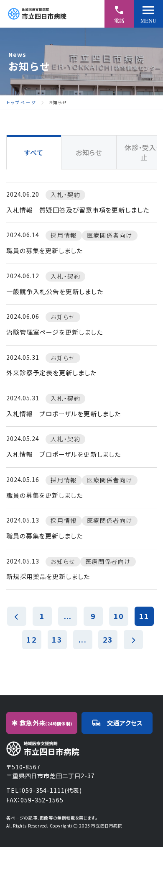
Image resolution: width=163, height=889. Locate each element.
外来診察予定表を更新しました (51, 372)
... (67, 615)
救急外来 (46, 722)
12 (31, 639)
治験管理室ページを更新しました (54, 332)
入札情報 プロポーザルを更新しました (63, 413)
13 (57, 639)
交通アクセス (125, 722)
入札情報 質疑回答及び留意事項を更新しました (77, 209)
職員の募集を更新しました (44, 250)
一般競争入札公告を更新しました (54, 291)
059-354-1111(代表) (52, 790)
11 (144, 615)
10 (119, 615)
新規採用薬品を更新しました (48, 576)
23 (108, 639)
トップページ (21, 102)
